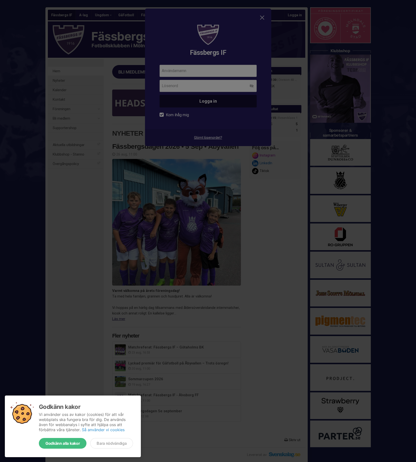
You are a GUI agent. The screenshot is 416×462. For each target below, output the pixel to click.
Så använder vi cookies (103, 429)
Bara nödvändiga (112, 443)
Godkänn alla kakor (62, 443)
